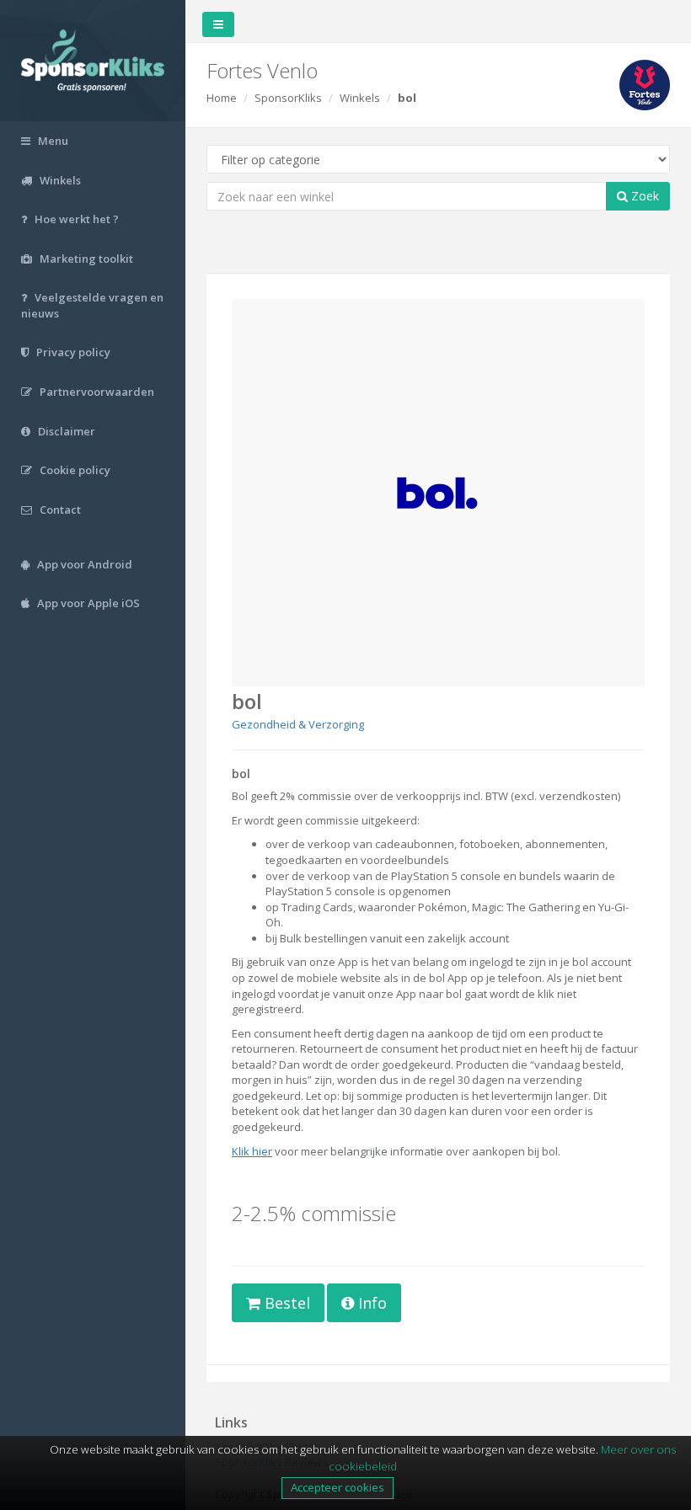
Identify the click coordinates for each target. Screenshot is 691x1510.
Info (370, 1303)
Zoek (643, 196)
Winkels (360, 97)
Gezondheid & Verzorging (298, 724)
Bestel (285, 1303)
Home (221, 97)
